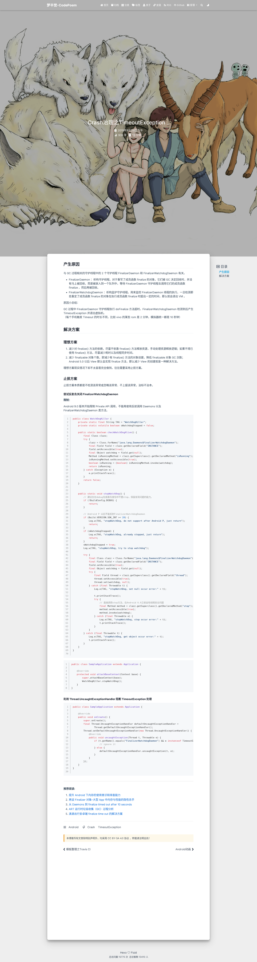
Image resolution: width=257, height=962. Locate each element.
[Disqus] (128, 894)
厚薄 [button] (192, 5)
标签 (137, 5)
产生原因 (224, 271)
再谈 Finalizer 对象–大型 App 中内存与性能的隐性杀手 (101, 799)
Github (180, 5)
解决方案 (224, 275)
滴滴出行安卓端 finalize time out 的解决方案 (96, 813)
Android (74, 827)
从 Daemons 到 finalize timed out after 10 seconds (100, 804)
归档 (116, 5)
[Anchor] (82, 264)
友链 (158, 5)
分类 (126, 5)
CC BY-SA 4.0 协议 (118, 838)
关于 (148, 5)
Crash (91, 827)
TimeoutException (109, 827)
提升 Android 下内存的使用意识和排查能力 (94, 795)
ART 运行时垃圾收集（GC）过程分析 (91, 809)
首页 (105, 5)
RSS (168, 5)
